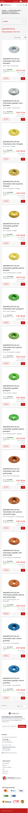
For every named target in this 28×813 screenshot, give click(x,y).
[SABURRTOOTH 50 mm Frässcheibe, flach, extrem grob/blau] (14, 627)
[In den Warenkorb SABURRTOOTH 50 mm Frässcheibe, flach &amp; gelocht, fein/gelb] (23, 201)
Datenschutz (5, 771)
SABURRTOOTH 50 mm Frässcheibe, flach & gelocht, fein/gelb (13, 183)
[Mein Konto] (20, 5)
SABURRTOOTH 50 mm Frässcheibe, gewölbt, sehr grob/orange (12, 552)
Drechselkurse (5, 763)
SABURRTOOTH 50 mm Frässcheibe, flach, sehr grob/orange (11, 471)
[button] (14, 21)
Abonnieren (22, 726)
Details (6, 78)
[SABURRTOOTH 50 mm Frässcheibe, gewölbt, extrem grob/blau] (14, 669)
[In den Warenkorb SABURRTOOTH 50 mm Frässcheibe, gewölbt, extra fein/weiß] (23, 119)
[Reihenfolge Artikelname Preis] (18, 37)
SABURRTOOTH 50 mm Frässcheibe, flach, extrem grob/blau (12, 638)
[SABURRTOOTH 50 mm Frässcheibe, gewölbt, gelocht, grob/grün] (14, 417)
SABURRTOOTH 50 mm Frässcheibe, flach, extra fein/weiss (11, 61)
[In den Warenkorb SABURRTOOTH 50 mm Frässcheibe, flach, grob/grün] (23, 322)
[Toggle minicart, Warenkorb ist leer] (23, 5)
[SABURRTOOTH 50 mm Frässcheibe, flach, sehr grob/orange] (14, 459)
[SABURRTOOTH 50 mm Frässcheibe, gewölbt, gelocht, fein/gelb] (14, 256)
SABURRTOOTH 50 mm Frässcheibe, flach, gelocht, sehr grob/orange (12, 512)
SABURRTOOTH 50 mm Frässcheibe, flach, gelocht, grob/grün (12, 347)
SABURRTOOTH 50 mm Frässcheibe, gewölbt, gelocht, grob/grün (13, 429)
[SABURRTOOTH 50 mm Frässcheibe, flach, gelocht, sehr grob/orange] (14, 500)
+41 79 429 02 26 (6, 750)
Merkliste (16, 1)
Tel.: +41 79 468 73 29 (7, 742)
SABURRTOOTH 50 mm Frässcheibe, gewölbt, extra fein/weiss (13, 103)
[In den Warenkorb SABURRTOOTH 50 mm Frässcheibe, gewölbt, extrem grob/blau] (23, 698)
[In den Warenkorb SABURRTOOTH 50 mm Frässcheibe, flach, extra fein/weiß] (23, 78)
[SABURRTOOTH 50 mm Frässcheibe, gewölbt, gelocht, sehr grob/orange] (14, 583)
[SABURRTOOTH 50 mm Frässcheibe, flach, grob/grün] (14, 297)
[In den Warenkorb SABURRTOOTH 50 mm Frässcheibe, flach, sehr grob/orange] (23, 487)
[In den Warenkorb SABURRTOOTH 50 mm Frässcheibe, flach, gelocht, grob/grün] (23, 363)
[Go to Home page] (6, 5)
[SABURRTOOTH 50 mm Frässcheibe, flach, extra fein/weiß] (14, 49)
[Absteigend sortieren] (25, 37)
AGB (3, 769)
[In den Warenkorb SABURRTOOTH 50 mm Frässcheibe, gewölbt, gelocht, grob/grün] (23, 446)
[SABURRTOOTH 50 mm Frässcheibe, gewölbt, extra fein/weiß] (14, 91)
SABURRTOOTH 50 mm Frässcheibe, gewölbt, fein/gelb (11, 226)
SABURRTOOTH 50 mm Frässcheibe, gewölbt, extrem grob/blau (13, 680)
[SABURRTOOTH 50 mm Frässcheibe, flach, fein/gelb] (14, 132)
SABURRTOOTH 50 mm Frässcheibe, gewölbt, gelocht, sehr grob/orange (13, 595)
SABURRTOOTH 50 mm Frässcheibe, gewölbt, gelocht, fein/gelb (13, 268)
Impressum (5, 773)
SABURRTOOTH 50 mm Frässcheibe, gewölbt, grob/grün (11, 388)
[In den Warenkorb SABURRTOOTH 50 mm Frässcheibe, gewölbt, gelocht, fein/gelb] (23, 284)
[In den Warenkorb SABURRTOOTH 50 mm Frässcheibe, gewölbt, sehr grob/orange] (23, 570)
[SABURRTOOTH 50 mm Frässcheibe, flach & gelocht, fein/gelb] (14, 172)
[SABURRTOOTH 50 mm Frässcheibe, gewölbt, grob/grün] (14, 376)
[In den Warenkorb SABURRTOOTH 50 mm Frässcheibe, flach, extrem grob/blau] (23, 656)
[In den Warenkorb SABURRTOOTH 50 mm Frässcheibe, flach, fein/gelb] (23, 159)
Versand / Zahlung (6, 767)
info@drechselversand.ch (10, 752)
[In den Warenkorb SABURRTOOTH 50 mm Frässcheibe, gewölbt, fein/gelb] (23, 243)
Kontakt (4, 765)
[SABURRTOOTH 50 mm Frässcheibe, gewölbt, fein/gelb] (14, 214)
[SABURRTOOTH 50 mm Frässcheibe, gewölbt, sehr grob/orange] (14, 541)
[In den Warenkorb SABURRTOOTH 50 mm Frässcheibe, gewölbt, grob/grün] (23, 404)
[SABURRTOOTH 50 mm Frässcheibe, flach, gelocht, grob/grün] (14, 336)
